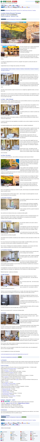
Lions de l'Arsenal (6, 384)
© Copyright (13, 431)
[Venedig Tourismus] (37, 2)
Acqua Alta (14, 434)
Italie (2, 433)
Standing (34, 10)
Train (32, 434)
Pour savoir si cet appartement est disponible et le (11, 357)
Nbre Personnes (7, 10)
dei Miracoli (6, 369)
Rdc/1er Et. (30, 10)
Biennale (33, 438)
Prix (21, 10)
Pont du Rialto (5, 383)
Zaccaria (6, 382)
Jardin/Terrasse (25, 10)
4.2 (11, 403)
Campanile (7, 371)
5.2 (15, 403)
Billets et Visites (14, 435)
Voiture (33, 437)
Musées (13, 437)
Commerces (7, 70)
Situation (7, 19)
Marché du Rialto (12, 383)
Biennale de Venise (12, 395)
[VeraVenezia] (38, 2)
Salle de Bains (27, 68)
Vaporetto (23, 437)
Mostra (33, 439)
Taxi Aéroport (24, 438)
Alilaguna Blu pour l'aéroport (23, 403)
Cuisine (10, 68)
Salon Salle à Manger (4, 68)
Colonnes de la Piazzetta (7, 393)
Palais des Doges (6, 391)
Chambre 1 (14, 68)
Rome (12, 5)
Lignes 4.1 (8, 403)
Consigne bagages (35, 435)
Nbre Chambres (13, 10)
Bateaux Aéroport (24, 440)
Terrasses (32, 68)
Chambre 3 (22, 68)
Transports (36, 68)
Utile (20, 7)
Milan (19, 5)
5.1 (13, 403)
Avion (32, 431)
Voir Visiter (3, 70)
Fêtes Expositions (24, 434)
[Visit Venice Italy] (36, 2)
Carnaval (24, 7)
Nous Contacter (4, 431)
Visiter (6, 7)
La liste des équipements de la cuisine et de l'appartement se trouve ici (14, 354)
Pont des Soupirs (6, 394)
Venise (3, 434)
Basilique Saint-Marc (7, 389)
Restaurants (23, 433)
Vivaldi (17, 379)
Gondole (12, 439)
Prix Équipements (12, 19)
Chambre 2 (18, 68)
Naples (15, 5)
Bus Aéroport (33, 433)
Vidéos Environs (18, 19)
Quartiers (18, 10)
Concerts (10, 7)
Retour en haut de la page (6, 427)
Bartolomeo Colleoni (12, 368)
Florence (7, 5)
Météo (29, 7)
